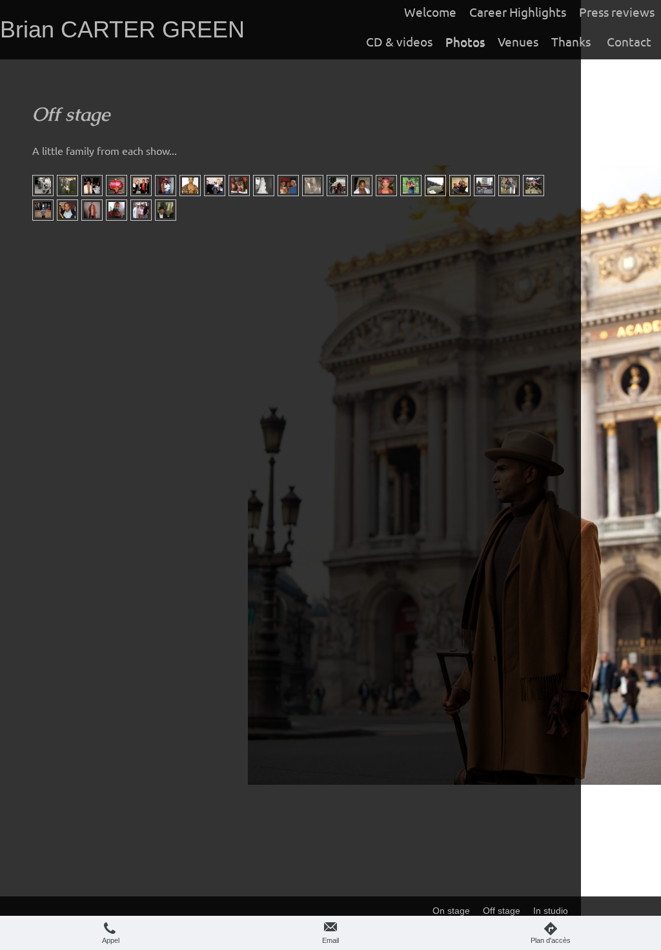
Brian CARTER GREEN (122, 29)
